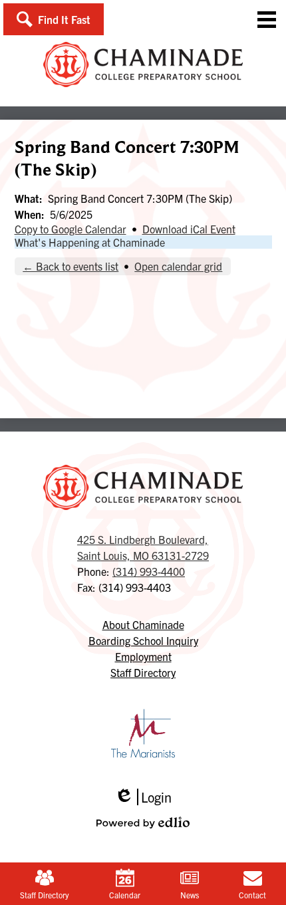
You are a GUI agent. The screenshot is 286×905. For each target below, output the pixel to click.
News (189, 895)
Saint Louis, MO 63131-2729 (143, 547)
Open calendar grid (178, 266)
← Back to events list (70, 266)
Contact (252, 895)
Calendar (124, 895)
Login (143, 797)
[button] (53, 19)
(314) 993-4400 (148, 571)
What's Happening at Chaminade (90, 242)
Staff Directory (44, 895)
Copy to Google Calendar (70, 228)
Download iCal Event (188, 228)
